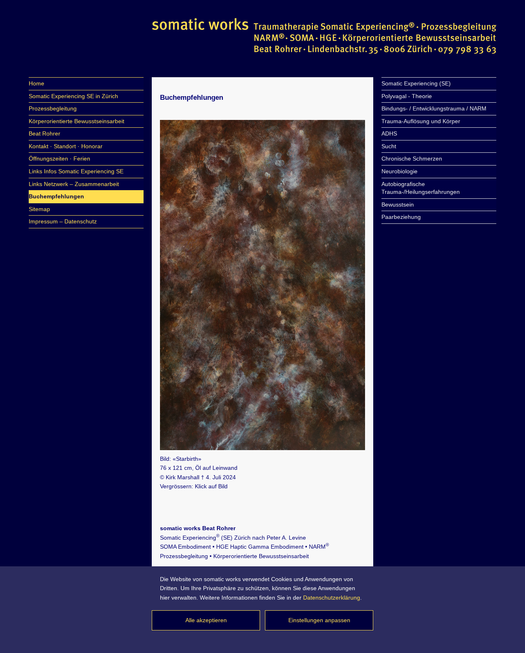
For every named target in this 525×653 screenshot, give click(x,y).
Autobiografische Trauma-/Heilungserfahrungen (420, 188)
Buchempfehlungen (56, 196)
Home (36, 83)
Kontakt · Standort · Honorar (66, 146)
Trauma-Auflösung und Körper (420, 121)
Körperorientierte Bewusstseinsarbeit (76, 121)
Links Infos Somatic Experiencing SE (76, 171)
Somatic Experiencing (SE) (416, 83)
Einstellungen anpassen (319, 620)
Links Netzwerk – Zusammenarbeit (74, 184)
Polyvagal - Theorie (406, 96)
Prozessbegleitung (53, 108)
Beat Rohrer (44, 133)
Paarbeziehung (401, 217)
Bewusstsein (397, 204)
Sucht (388, 146)
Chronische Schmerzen (411, 158)
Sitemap (39, 209)
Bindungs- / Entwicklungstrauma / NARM (433, 108)
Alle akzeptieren (206, 620)
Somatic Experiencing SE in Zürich (73, 96)
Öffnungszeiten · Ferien (59, 158)
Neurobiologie (399, 171)
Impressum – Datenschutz (63, 221)
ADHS (389, 133)
